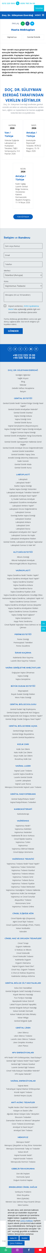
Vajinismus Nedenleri (23, 832)
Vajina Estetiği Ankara (23, 416)
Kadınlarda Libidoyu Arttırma (23, 976)
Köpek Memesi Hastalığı (23, 994)
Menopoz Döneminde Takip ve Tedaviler (23, 1148)
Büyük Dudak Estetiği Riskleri (23, 694)
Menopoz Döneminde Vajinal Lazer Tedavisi (23, 787)
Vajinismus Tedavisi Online (23, 906)
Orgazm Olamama (23, 963)
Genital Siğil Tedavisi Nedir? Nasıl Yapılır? (23, 1061)
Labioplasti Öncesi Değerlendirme (23, 509)
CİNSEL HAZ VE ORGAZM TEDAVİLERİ (23, 938)
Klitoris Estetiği (23, 557)
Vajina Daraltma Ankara (23, 585)
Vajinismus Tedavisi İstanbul (23, 870)
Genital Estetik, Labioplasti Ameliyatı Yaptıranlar (23, 542)
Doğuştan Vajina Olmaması (23, 672)
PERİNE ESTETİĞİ (23, 634)
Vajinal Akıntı (23, 1085)
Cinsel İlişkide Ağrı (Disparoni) (23, 918)
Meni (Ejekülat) (23, 1198)
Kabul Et (13, 1238)
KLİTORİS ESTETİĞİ (23, 552)
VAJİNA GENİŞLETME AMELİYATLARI (23, 667)
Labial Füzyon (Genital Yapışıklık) (23, 1004)
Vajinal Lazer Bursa (23, 784)
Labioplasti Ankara (23, 522)
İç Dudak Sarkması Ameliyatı (23, 499)
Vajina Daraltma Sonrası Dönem (23, 601)
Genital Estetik (33, 37)
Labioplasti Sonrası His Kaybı (23, 535)
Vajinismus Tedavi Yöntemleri (23, 867)
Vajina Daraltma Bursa (23, 588)
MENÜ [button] (38, 15)
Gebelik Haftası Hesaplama (23, 388)
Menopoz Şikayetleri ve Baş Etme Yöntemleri (23, 1145)
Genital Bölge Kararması (23, 731)
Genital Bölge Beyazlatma (23, 734)
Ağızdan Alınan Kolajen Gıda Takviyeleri (23, 1114)
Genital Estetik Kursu (23, 467)
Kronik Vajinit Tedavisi (23, 1092)
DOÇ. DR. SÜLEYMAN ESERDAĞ (23, 370)
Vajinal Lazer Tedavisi (23, 770)
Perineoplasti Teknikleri (23, 642)
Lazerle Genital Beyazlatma (23, 737)
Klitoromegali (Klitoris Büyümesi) (23, 563)
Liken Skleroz (23, 1032)
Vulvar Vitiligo (23, 1017)
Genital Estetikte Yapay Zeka (23, 454)
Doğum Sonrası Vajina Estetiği (23, 432)
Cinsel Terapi (23, 943)
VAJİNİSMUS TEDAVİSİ (23, 859)
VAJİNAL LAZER (23, 766)
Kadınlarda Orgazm (23, 959)
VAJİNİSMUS (23, 821)
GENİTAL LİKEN (23, 1028)
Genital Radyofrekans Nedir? (23, 799)
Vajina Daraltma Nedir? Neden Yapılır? (23, 575)
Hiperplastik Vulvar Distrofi (23, 1001)
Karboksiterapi (23, 814)
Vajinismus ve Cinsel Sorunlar (23, 896)
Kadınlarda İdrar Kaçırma (23, 657)
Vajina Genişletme (23, 679)
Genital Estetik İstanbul (23, 412)
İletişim (23, 391)
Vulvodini (23, 931)
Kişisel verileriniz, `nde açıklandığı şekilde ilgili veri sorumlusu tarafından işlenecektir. (24, 306)
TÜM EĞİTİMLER (23, 217)
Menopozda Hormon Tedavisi (23, 1162)
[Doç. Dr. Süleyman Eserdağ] (6, 1250)
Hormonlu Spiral (23, 1177)
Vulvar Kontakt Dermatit (23, 1011)
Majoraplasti (23, 691)
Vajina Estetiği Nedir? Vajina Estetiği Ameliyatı (23, 429)
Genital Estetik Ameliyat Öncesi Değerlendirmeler (23, 448)
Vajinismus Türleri (23, 842)
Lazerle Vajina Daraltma (23, 774)
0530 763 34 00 (27, 3)
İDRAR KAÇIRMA (23, 652)
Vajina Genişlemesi (23, 618)
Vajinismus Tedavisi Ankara (23, 873)
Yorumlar (39, 8)
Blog (23, 381)
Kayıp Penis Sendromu (23, 621)
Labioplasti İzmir (23, 525)
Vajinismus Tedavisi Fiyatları (23, 883)
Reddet (24, 1238)
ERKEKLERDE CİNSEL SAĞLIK (23, 1187)
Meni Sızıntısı (23, 1205)
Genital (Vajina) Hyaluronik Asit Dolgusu (23, 712)
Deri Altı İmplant (23, 1173)
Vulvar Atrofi (23, 1152)
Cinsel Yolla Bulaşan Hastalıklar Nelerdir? (23, 1070)
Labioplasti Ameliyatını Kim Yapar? (23, 532)
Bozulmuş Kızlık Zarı (23, 759)
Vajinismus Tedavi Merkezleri (23, 887)
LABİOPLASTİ (23, 474)
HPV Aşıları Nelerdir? (23, 1074)
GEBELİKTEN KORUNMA (23, 1168)
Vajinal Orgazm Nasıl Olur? (23, 966)
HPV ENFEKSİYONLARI (23, 1052)
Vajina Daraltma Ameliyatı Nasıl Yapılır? (23, 578)
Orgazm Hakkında (23, 946)
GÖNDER (13, 331)
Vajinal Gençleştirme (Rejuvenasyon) (23, 426)
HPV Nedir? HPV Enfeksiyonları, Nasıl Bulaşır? (23, 1057)
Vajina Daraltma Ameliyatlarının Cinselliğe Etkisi (23, 595)
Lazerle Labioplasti (23, 780)
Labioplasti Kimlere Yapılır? (23, 505)
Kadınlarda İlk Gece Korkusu (23, 835)
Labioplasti (23, 479)
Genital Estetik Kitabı (23, 464)
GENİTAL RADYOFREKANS (23, 794)
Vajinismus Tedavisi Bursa (23, 880)
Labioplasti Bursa (23, 529)
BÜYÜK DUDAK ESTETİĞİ (23, 686)
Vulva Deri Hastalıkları (23, 988)
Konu (6, 281)
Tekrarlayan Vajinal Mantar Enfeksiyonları (23, 1089)
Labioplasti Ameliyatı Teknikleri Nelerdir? (23, 492)
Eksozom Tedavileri (23, 1117)
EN (43, 629)
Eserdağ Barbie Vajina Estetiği (23, 515)
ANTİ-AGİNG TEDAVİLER (23, 1102)
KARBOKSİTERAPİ (23, 809)
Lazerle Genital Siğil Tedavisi (23, 1067)
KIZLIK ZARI (23, 744)
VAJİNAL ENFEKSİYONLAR (23, 1081)
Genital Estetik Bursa (23, 422)
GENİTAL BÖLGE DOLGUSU (23, 704)
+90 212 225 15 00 (24, 355)
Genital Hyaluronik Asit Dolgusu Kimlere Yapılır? (23, 716)
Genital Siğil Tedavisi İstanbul (23, 1064)
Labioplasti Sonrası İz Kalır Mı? (23, 545)
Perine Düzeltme (23, 646)
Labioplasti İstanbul (23, 519)
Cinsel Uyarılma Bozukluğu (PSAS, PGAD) (23, 925)
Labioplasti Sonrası (23, 512)
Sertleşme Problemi (23, 1192)
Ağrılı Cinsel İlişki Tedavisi (23, 921)
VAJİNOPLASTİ (23, 570)
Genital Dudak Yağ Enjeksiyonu (23, 709)
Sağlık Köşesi (23, 378)
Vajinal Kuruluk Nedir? (23, 1155)
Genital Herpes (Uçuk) (23, 1095)
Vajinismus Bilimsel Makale (23, 849)
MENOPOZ (23, 1137)
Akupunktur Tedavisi (23, 900)
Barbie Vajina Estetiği (23, 486)
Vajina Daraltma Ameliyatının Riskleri (23, 608)
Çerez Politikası (26, 1220)
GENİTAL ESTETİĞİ (23, 398)
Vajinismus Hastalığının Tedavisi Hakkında (23, 890)
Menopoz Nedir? (23, 1142)
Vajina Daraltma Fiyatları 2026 (23, 592)
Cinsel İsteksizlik (23, 953)
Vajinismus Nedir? (23, 825)
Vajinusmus (23, 845)
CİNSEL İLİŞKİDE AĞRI (23, 913)
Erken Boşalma (23, 1195)
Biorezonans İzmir (23, 903)
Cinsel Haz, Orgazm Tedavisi (23, 969)
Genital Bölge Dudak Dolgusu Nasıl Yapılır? (23, 719)
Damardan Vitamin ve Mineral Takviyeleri (23, 1120)
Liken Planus (23, 1046)
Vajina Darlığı (23, 676)
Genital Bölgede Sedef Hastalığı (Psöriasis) (23, 991)
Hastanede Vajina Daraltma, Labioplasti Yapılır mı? (23, 598)
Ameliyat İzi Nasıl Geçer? (23, 1127)
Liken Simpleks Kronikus (23, 1042)
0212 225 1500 (8, 3)
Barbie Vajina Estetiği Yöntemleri (23, 489)
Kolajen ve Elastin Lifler (23, 1110)
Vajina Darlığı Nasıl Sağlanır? (23, 615)
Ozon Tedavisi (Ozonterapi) (23, 1124)
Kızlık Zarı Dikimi (23, 749)
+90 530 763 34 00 (24, 358)
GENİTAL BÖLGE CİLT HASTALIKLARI (23, 983)
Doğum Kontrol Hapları (23, 1180)
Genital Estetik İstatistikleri (23, 451)
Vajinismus (11, 37)
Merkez (7, 270)
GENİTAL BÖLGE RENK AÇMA (23, 726)
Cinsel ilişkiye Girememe (23, 852)
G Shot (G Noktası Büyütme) (23, 973)
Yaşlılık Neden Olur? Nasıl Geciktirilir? (23, 1107)
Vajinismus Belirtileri (23, 829)
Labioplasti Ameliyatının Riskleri (23, 538)
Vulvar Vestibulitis (23, 928)
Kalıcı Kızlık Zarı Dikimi (23, 752)
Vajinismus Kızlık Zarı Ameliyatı (23, 893)
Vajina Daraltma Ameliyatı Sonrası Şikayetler (23, 605)
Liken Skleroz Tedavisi (23, 1036)
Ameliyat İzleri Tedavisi (23, 1130)
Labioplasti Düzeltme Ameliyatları (23, 502)
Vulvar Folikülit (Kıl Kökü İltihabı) (23, 1014)
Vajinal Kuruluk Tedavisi (23, 1158)
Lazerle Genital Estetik (23, 777)
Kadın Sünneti (23, 461)
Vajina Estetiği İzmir (23, 419)
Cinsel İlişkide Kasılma (23, 839)
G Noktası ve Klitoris (23, 950)
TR (43, 623)
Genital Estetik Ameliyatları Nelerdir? (23, 409)
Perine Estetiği (23, 639)
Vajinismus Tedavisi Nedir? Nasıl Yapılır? (23, 863)
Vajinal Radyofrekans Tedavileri (23, 802)
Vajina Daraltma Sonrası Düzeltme (23, 611)
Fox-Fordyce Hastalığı (23, 998)
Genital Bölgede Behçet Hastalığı (23, 1007)
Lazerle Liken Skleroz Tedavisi (23, 1039)
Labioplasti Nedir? (23, 482)
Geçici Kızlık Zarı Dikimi (23, 756)
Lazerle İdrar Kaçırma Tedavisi (23, 661)
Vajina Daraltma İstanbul (23, 582)
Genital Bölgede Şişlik (23, 1021)
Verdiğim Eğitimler (23, 375)
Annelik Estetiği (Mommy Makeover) (23, 458)
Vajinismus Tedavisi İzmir (23, 877)
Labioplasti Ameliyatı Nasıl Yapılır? (23, 496)
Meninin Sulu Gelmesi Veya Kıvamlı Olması (23, 1202)
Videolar (23, 385)
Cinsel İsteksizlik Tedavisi (23, 956)
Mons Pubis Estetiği (23, 697)
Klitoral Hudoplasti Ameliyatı (23, 560)
